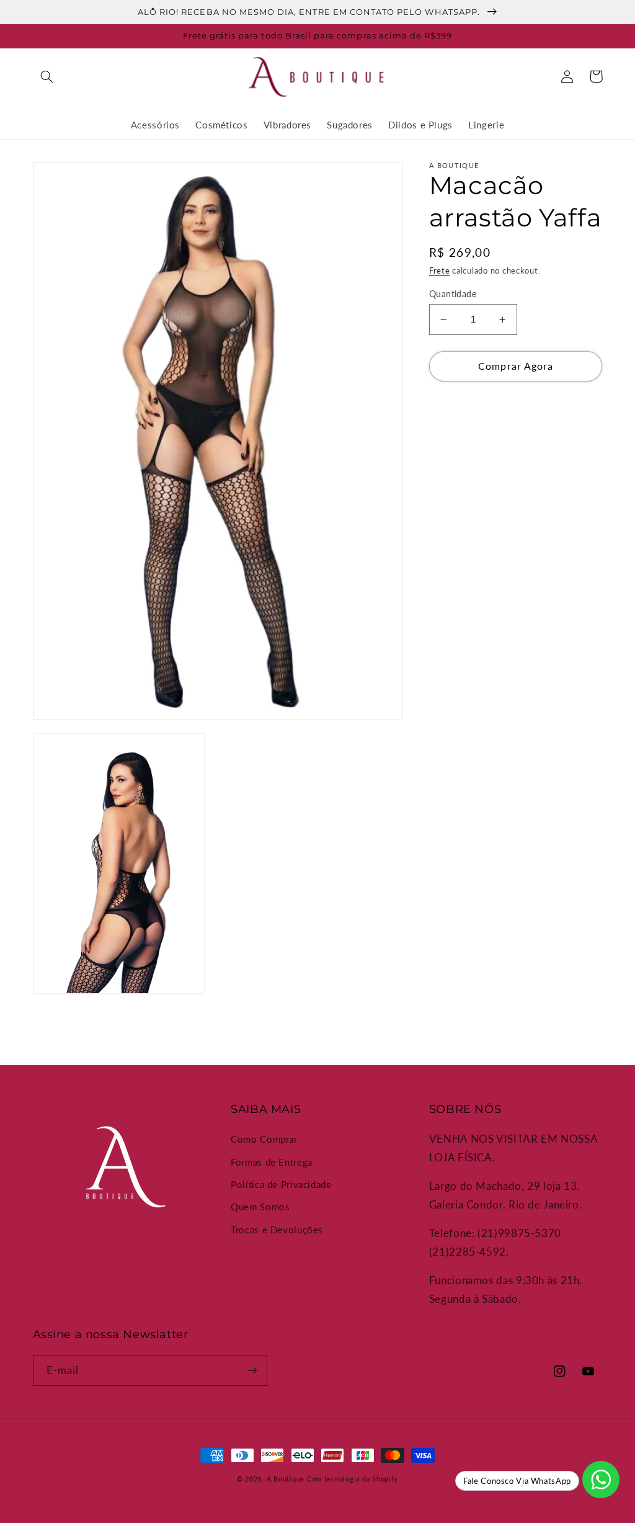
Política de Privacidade (281, 1184)
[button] (47, 76)
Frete (439, 270)
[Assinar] (252, 1370)
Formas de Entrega (272, 1162)
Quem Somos (260, 1206)
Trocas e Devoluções (277, 1229)
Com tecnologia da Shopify (352, 1479)
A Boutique (285, 1479)
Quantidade (452, 294)
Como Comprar (264, 1139)
